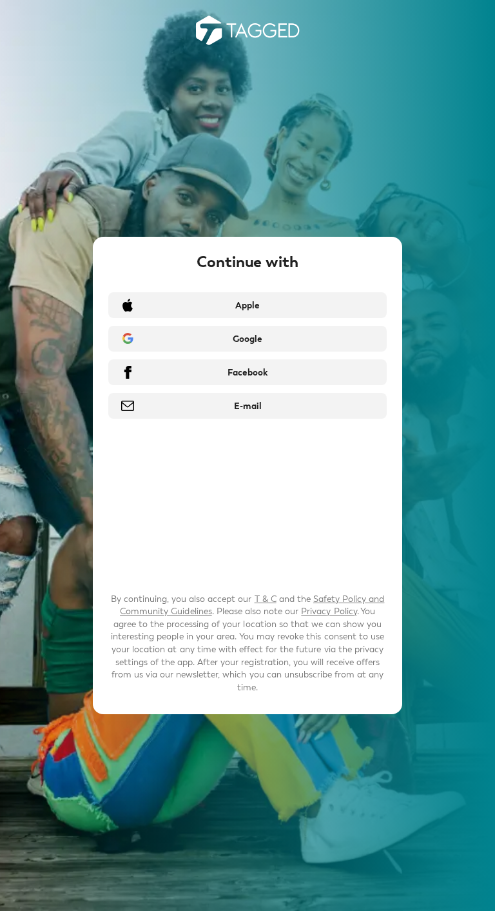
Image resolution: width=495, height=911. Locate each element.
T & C (266, 599)
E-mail (248, 406)
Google (247, 339)
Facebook (247, 372)
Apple (247, 305)
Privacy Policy (328, 611)
